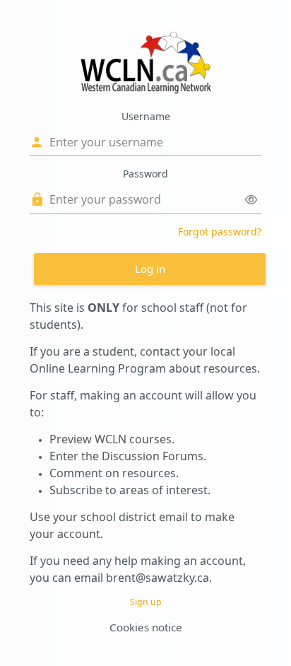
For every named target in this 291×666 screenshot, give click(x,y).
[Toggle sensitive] (251, 199)
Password (145, 173)
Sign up (146, 602)
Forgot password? (219, 231)
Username (145, 116)
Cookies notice (145, 627)
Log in (150, 269)
